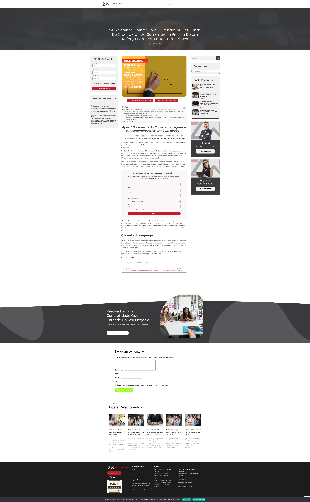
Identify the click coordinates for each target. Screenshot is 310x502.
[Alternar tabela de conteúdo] (183, 107)
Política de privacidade (199, 499)
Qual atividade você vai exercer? (137, 204)
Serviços (149, 4)
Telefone (95, 76)
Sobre (142, 4)
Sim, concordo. (187, 499)
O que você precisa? (134, 198)
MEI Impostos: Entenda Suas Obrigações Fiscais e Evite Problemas (209, 103)
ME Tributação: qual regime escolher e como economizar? (208, 111)
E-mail (94, 69)
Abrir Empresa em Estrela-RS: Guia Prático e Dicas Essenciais (209, 94)
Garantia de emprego (96, 123)
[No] (308, 499)
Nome (94, 63)
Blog (192, 4)
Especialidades (160, 4)
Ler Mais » (202, 90)
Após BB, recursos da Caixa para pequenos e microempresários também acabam (102, 105)
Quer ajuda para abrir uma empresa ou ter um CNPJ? (103, 115)
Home (136, 4)
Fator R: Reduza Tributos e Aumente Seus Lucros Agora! (193, 432)
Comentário (119, 370)
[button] (115, 98)
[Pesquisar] (218, 58)
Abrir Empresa (184, 4)
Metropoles (130, 257)
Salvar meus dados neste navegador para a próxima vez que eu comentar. (142, 385)
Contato (198, 4)
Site (116, 381)
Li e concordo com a (142, 210)
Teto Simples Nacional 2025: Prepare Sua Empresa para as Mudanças (209, 86)
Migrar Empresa (172, 4)
